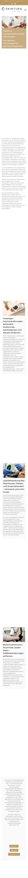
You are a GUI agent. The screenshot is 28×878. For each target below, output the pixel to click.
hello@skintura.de (19, 1)
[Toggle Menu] (25, 9)
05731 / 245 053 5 (10, 1)
